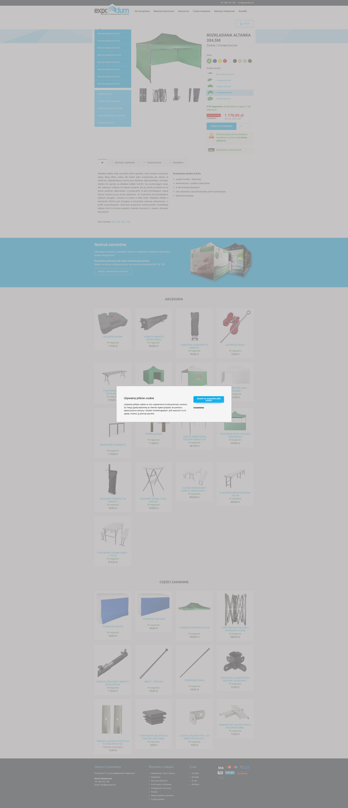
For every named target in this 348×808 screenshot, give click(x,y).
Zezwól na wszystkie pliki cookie (209, 399)
